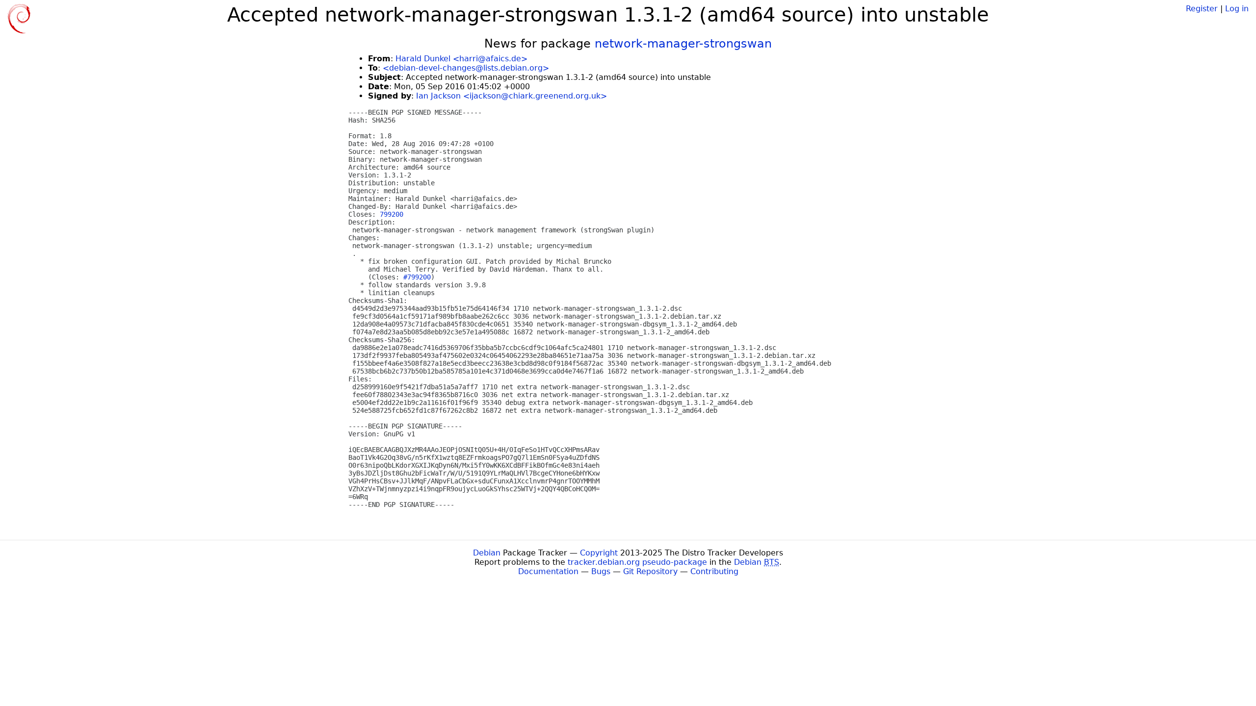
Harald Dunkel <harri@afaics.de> (461, 58)
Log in (1237, 8)
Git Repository (650, 571)
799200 (391, 214)
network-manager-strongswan (683, 43)
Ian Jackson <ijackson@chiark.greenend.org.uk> (511, 96)
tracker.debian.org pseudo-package (637, 562)
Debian (486, 552)
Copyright (599, 552)
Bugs (600, 571)
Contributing (714, 571)
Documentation (548, 571)
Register (1202, 8)
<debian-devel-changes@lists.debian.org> (466, 68)
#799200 (417, 277)
